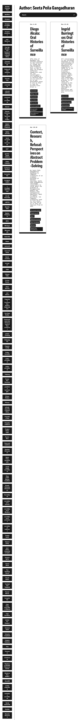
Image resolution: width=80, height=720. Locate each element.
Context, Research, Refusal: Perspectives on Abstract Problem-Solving (36, 149)
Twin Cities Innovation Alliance (7, 607)
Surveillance (7, 495)
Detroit (7, 107)
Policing (7, 374)
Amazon (7, 19)
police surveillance (7, 360)
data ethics (65, 96)
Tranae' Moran (7, 592)
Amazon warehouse (7, 33)
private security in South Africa (7, 409)
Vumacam (7, 652)
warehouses (7, 658)
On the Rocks (7, 281)
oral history (7, 293)
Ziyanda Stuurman (7, 715)
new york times (7, 251)
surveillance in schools (7, 502)
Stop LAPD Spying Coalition (7, 478)
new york (7, 246)
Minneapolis (7, 231)
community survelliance (7, 100)
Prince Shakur (7, 397)
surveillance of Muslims (7, 510)
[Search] (74, 15)
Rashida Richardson (7, 451)
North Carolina (7, 257)
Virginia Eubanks (7, 641)
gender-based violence (7, 155)
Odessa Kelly (7, 275)
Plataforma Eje (7, 347)
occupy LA (7, 264)
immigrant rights (7, 181)
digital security (7, 132)
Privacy (7, 402)
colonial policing (7, 91)
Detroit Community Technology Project (7, 115)
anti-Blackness (7, 41)
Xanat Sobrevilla (7, 703)
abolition (7, 14)
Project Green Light (7, 430)
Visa (7, 646)
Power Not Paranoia (7, 380)
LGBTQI (7, 202)
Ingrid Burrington (67, 102)
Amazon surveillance (7, 25)
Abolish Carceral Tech (7, 8)
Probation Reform (7, 423)
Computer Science (36, 210)
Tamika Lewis (7, 536)
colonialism (7, 85)
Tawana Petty (7, 542)
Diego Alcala (35, 93)
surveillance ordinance (7, 528)
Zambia (7, 709)
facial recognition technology (7, 141)
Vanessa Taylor (7, 628)
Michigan (7, 225)
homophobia (7, 174)
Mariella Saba (7, 207)
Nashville (7, 236)
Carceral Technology (7, 63)
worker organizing (7, 687)
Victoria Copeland (7, 634)
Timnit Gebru (7, 578)
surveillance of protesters (7, 519)
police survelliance (7, 368)
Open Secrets (7, 287)
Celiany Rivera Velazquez (7, 71)
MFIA (7, 221)
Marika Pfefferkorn (7, 214)
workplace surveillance (7, 696)
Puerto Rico (7, 437)
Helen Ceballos (7, 162)
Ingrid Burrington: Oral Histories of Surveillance (67, 41)
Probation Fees (7, 417)
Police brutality (7, 353)
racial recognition (36, 106)
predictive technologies (7, 389)
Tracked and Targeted (7, 585)
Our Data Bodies (7, 314)
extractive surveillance (68, 99)
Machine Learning (36, 219)
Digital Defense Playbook (7, 125)
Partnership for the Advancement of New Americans (7, 324)
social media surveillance (7, 469)
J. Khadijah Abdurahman (7, 189)
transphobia (7, 598)
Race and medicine (7, 444)
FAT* (7, 149)
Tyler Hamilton (7, 614)
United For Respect (7, 621)
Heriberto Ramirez (7, 168)
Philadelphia (7, 340)
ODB (7, 269)
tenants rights (7, 558)
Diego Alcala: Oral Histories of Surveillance (36, 41)
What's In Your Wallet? (7, 674)
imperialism (34, 96)
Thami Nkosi (7, 564)
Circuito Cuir (7, 79)
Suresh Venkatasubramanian (7, 488)
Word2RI (7, 681)
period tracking (7, 334)
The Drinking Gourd (7, 571)
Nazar (7, 241)
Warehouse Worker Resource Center (7, 666)
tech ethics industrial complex (7, 550)
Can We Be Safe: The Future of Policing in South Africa (7, 52)
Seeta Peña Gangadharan (7, 460)
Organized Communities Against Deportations (7, 303)
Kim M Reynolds (7, 196)
